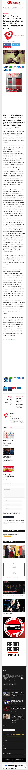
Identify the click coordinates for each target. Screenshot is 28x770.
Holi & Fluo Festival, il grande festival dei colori (8, 402)
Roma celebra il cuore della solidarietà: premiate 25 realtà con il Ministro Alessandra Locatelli (8, 459)
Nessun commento (11, 41)
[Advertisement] (14, 102)
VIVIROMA (14, 760)
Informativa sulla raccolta (9, 768)
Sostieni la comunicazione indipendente (11, 534)
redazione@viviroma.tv (12, 339)
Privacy (4, 750)
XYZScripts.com (20, 762)
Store (4, 745)
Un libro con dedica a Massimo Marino (10, 577)
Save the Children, (15, 146)
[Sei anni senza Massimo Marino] (14, 551)
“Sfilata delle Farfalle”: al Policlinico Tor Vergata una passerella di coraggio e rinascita (8, 441)
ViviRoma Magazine (7, 753)
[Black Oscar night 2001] (14, 605)
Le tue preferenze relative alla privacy (15, 766)
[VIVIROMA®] (14, 3)
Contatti (5, 743)
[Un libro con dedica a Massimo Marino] (14, 569)
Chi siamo (5, 740)
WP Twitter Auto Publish (9, 762)
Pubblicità (5, 748)
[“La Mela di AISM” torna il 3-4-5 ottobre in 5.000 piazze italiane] (8, 469)
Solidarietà (6, 13)
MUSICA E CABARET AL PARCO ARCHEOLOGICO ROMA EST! (18, 701)
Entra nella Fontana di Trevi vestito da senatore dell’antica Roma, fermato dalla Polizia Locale (19, 403)
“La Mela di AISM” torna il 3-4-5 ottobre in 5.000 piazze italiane (8, 476)
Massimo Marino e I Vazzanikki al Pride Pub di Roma (13, 595)
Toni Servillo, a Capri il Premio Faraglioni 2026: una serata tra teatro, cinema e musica (18, 708)
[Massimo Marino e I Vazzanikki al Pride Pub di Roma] (14, 587)
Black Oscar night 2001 (7, 613)
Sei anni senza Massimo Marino (9, 559)
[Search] (24, 3)
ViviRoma (17, 35)
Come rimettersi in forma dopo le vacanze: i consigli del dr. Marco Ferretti (17, 694)
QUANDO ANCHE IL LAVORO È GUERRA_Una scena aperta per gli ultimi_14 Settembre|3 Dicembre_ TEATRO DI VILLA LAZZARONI (17, 717)
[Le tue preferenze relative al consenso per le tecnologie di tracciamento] (25, 767)
